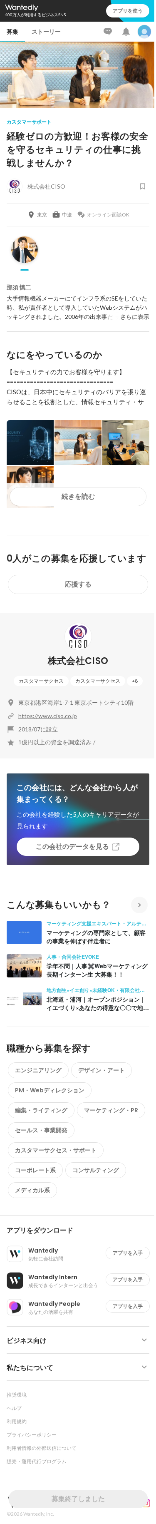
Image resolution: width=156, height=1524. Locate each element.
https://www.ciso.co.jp (47, 715)
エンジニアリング (38, 1070)
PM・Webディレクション (49, 1090)
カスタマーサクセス (41, 681)
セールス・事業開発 (41, 1130)
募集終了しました (78, 1499)
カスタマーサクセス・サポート (56, 1150)
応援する (78, 584)
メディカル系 (32, 1190)
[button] (81, 1231)
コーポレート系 (35, 1170)
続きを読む (78, 496)
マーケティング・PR (111, 1110)
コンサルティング (95, 1170)
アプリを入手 (128, 1252)
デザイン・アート (101, 1070)
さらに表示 (134, 317)
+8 (135, 681)
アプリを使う (128, 10)
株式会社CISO (78, 660)
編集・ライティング (41, 1110)
